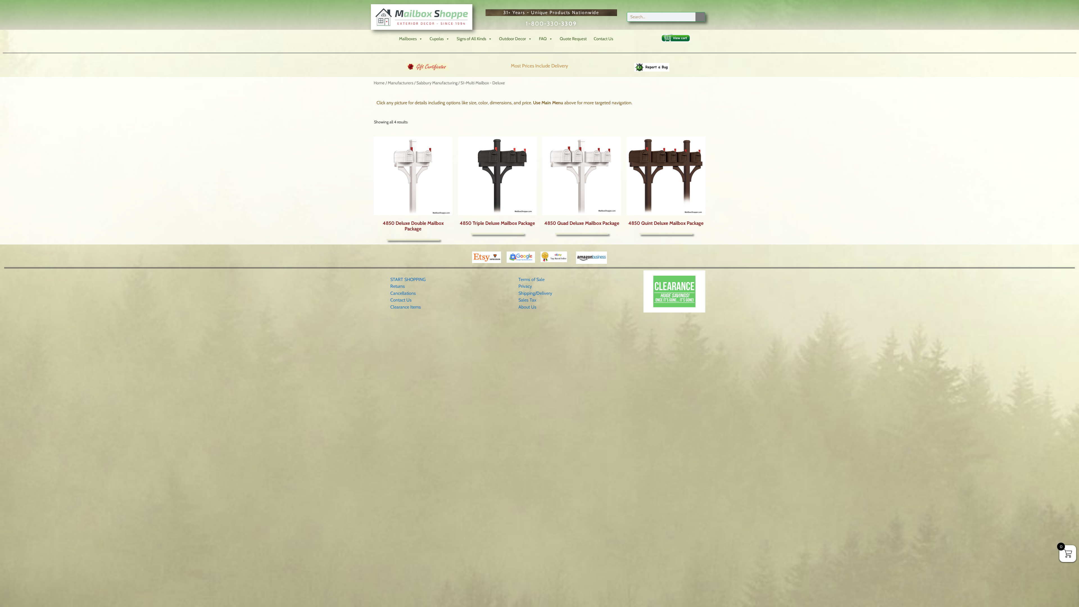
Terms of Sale (531, 279)
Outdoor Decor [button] (512, 38)
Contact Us (603, 38)
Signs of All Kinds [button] (471, 38)
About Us (527, 307)
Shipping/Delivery (535, 293)
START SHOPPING (408, 279)
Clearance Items (405, 307)
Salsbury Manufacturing (436, 82)
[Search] (700, 16)
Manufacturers (400, 82)
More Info (413, 240)
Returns (397, 286)
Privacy (525, 286)
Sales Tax (527, 300)
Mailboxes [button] (408, 38)
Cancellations (403, 293)
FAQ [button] (543, 38)
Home (379, 82)
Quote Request (573, 38)
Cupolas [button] (437, 38)
